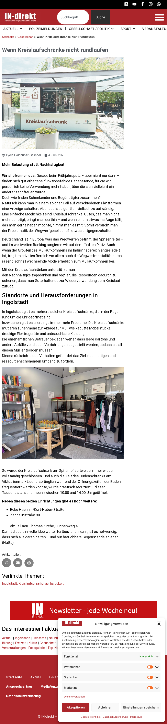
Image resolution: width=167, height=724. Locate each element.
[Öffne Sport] (134, 28)
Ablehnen (105, 707)
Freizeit (20, 643)
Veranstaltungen (14, 648)
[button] (159, 624)
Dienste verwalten (74, 696)
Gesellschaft (25, 36)
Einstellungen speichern (141, 707)
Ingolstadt (9, 583)
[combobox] (73, 17)
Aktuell (7, 638)
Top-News (55, 648)
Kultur (33, 643)
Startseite (8, 36)
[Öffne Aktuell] (21, 28)
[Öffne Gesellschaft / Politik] (112, 28)
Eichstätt (39, 638)
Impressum (136, 716)
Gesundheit (48, 643)
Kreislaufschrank (30, 583)
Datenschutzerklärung (115, 716)
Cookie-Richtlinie (91, 716)
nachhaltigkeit (54, 583)
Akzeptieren (76, 707)
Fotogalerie (36, 648)
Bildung (7, 643)
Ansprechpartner (19, 687)
